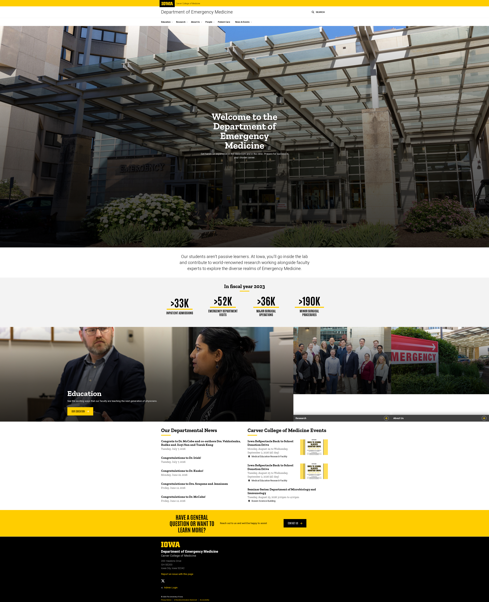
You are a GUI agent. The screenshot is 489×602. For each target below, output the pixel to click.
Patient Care (224, 22)
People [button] (208, 22)
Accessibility (204, 600)
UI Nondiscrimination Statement (185, 600)
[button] (318, 12)
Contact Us (293, 523)
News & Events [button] (242, 22)
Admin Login (171, 587)
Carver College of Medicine (188, 3)
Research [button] (180, 22)
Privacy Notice (166, 600)
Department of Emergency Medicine (197, 12)
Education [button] (166, 22)
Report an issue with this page (177, 574)
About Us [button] (195, 22)
